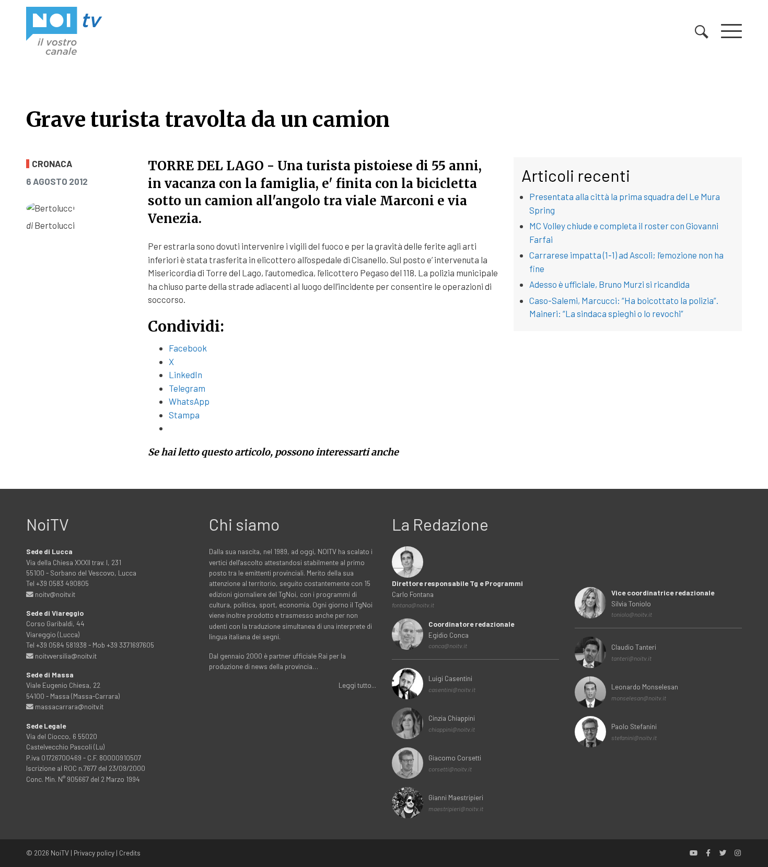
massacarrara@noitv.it (68, 706)
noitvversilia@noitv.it (65, 655)
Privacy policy (94, 852)
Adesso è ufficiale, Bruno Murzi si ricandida (609, 284)
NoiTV (60, 852)
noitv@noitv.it (54, 594)
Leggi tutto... (357, 685)
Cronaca (52, 163)
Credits (130, 852)
